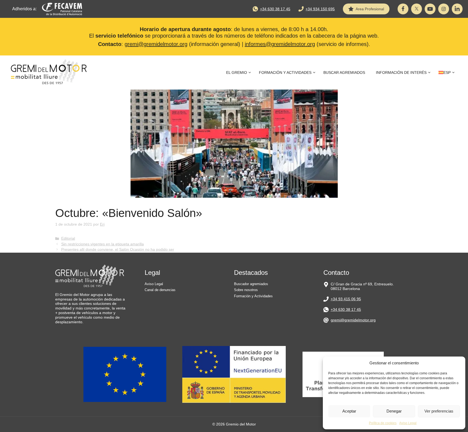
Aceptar (349, 411)
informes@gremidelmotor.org (280, 44)
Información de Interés (401, 72)
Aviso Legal (408, 423)
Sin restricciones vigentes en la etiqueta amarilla (102, 244)
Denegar (394, 411)
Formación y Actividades (285, 72)
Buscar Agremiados (344, 72)
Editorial (68, 238)
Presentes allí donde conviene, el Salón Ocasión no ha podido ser (117, 250)
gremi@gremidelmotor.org (156, 44)
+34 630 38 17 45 (275, 9)
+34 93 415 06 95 (346, 299)
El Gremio (236, 72)
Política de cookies (382, 423)
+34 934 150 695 (320, 9)
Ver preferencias (438, 411)
